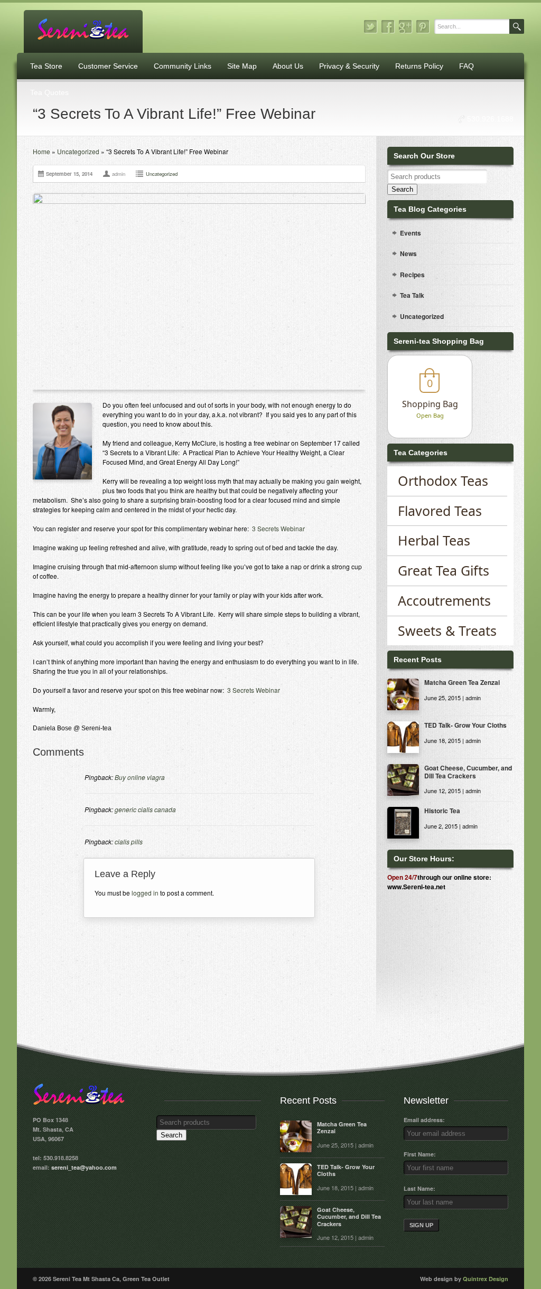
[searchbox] (437, 177)
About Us (288, 66)
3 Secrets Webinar (278, 528)
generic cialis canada (145, 809)
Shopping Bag (430, 404)
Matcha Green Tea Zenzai (462, 682)
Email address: (424, 1120)
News (408, 253)
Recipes (412, 274)
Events (410, 233)
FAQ (466, 66)
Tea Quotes (49, 92)
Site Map (242, 66)
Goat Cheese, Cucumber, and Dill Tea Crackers (468, 771)
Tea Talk (412, 295)
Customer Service (108, 66)
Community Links (182, 66)
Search (402, 189)
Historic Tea (442, 810)
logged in (145, 892)
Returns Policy (419, 66)
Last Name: (419, 1188)
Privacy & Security (349, 66)
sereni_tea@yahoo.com (84, 1167)
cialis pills (129, 841)
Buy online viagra (140, 777)
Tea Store (46, 66)
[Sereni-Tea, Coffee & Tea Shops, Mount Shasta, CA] (440, 930)
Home (41, 151)
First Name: (420, 1154)
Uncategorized (78, 151)
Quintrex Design (485, 1279)
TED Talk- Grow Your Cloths (465, 725)
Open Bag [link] (430, 415)
